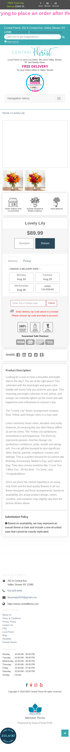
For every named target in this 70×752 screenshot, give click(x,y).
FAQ (4, 628)
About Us (6, 615)
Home (5, 113)
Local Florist (8, 632)
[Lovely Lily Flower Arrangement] (12, 180)
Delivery (13, 261)
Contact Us (7, 625)
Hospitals (6, 639)
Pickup (27, 261)
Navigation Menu (18, 98)
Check (51, 303)
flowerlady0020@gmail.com (46, 32)
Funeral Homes (9, 642)
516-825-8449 (20, 32)
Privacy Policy (9, 621)
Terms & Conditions (11, 618)
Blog (4, 635)
